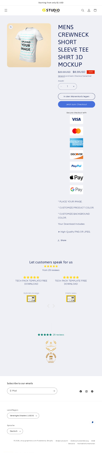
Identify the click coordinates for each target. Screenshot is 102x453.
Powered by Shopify (45, 440)
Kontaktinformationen (86, 443)
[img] (51, 266)
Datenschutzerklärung (80, 441)
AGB (93, 441)
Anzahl (61, 81)
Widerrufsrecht (62, 441)
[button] (6, 10)
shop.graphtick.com (28, 440)
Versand (61, 76)
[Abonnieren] (54, 391)
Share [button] (63, 240)
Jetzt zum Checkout (76, 104)
